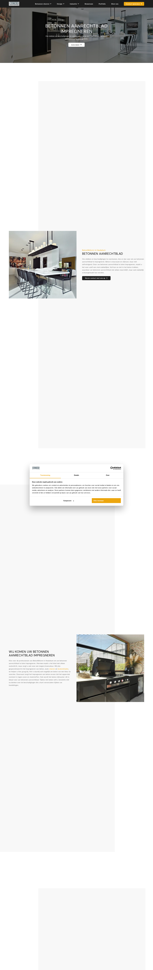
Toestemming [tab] (45, 475)
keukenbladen (63, 669)
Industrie (73, 4)
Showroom (89, 4)
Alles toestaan (98, 501)
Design (59, 4)
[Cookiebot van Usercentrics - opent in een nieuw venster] (112, 468)
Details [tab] (76, 475)
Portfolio (102, 4)
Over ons (114, 4)
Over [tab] (107, 475)
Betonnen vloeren (42, 4)
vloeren (52, 669)
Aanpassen (67, 501)
